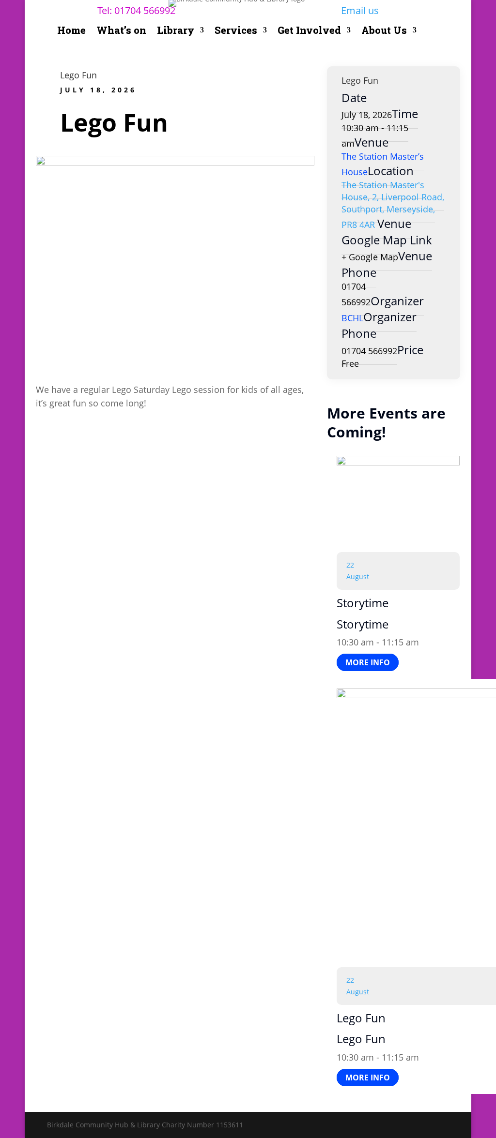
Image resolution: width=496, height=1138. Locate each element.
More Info (367, 662)
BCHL (352, 318)
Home (71, 31)
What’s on (121, 31)
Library (175, 31)
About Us (384, 31)
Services (236, 31)
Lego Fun (78, 75)
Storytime (362, 603)
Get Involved (309, 31)
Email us (360, 10)
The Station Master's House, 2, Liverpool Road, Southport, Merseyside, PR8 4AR (392, 205)
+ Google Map (369, 257)
